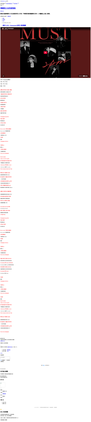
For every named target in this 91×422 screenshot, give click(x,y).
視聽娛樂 (9, 16)
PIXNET (37, 407)
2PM (8, 351)
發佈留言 (2, 361)
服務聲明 (55, 407)
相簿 (3, 18)
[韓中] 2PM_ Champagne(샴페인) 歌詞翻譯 (14, 25)
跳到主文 (2, 11)
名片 (3, 20)
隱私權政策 (51, 407)
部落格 (4, 19)
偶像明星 (8, 349)
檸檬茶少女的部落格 (8, 8)
